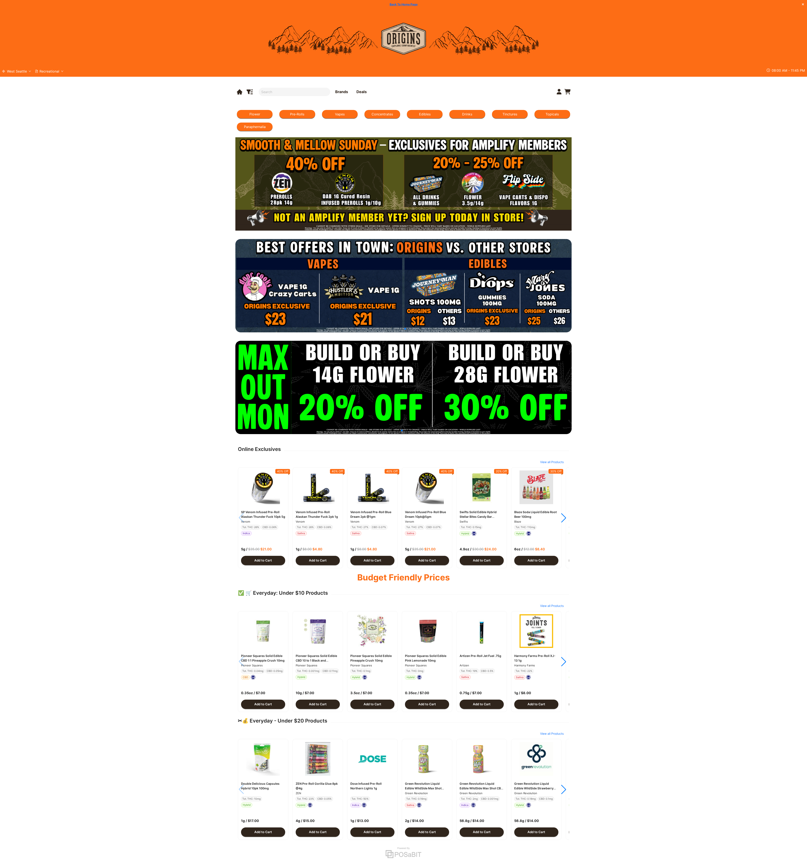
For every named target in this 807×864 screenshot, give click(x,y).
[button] (263, 487)
